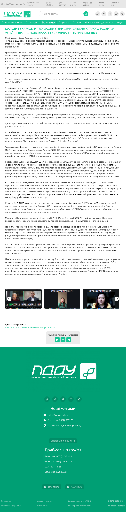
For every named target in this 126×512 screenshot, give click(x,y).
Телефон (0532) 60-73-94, (58, 456)
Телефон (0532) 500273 (60, 420)
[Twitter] (57, 339)
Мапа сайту (101, 4)
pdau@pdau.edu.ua (13, 4)
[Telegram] (68, 339)
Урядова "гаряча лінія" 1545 (79, 501)
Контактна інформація (11, 505)
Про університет (12, 22)
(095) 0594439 (62, 4)
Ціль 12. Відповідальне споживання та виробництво (30, 327)
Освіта (77, 22)
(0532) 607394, (49, 4)
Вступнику (48, 22)
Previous (9, 299)
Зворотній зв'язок (115, 4)
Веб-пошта (54, 486)
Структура (32, 22)
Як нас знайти (73, 4)
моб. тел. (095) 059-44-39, (58, 461)
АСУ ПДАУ (76, 486)
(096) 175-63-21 (53, 466)
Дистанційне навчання (63, 440)
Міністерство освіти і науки (79, 505)
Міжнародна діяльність (99, 22)
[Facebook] (63, 339)
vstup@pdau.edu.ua (56, 471)
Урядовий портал (44, 501)
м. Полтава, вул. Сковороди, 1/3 (65, 425)
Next (117, 299)
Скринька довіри (87, 4)
